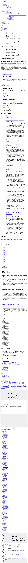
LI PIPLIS (5, 84)
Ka (6, 10)
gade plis (2, 71)
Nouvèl (4, 21)
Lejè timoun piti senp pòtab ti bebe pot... (15, 191)
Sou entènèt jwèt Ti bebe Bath (12, 13)
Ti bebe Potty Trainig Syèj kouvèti (10, 385)
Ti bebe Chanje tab (10, 18)
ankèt (2, 241)
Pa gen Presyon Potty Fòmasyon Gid (13, 289)
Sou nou (5, 5)
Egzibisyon (8, 7)
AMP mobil (7, 381)
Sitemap (2, 381)
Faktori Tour (8, 6)
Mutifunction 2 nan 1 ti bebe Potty (18, 386)
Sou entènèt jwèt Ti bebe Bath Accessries (17, 15)
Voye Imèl (3, 388)
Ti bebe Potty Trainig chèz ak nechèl (8, 382)
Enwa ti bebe (11, 16)
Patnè (7, 8)
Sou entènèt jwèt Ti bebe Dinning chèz (14, 19)
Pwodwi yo (5, 11)
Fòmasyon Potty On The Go (11, 304)
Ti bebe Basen (9, 17)
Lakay (4, 4)
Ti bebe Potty (9, 12)
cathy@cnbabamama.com (12, 355)
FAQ (4, 22)
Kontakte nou (6, 23)
